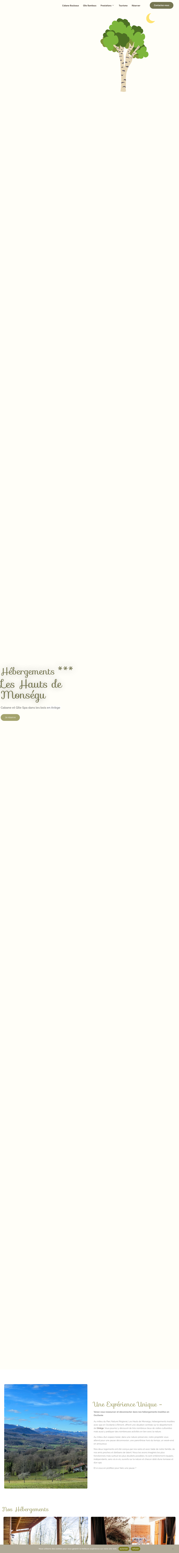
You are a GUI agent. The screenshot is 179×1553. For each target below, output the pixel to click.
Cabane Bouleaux (70, 5)
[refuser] (173, 1549)
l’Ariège (100, 1428)
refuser (135, 1549)
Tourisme (123, 5)
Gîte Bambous (89, 5)
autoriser (124, 1549)
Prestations (106, 5)
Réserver (136, 5)
